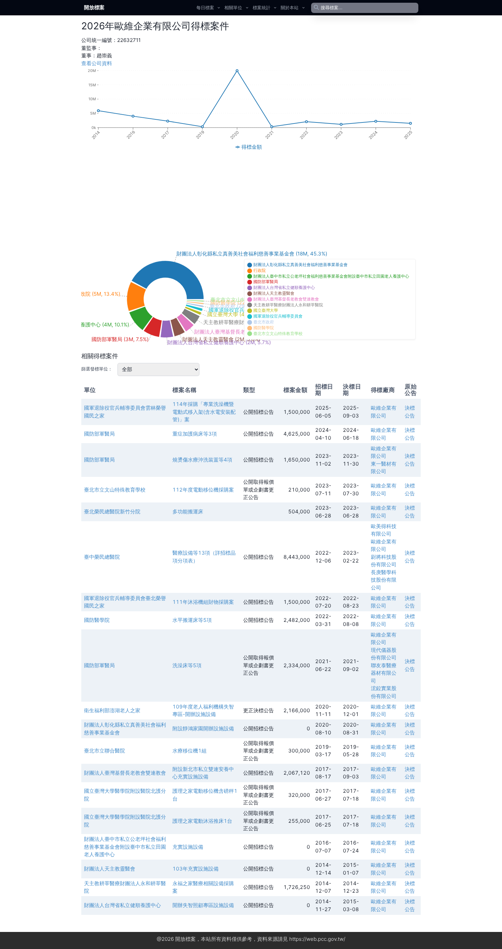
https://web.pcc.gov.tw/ (317, 939)
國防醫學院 (97, 620)
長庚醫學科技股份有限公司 (383, 580)
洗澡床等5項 (186, 665)
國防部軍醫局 (99, 433)
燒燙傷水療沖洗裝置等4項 (202, 459)
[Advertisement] (251, 200)
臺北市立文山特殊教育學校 (114, 489)
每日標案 (205, 7)
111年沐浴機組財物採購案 (203, 602)
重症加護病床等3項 (194, 433)
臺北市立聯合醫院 (104, 750)
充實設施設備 (187, 847)
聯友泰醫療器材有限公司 (383, 673)
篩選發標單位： (96, 368)
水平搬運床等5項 (192, 620)
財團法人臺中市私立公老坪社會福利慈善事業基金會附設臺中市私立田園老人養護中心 (125, 847)
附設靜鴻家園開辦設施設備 (203, 728)
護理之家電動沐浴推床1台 (202, 821)
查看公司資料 (96, 63)
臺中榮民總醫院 (102, 557)
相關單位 (233, 7)
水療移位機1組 (189, 750)
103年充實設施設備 (195, 868)
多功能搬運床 (187, 511)
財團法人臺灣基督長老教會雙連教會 (125, 773)
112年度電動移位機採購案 (203, 489)
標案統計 (261, 7)
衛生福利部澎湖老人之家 (112, 710)
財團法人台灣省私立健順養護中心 (122, 905)
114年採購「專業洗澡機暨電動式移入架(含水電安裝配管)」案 (204, 412)
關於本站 (289, 7)
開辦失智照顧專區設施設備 (203, 905)
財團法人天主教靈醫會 (109, 868)
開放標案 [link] (94, 7)
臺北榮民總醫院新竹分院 (112, 511)
